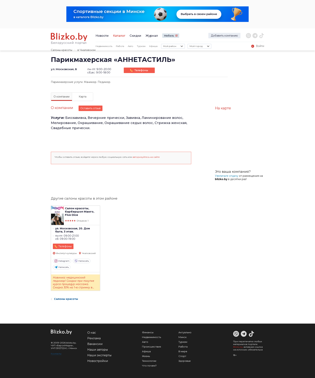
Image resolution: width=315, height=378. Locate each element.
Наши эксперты (99, 355)
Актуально (184, 332)
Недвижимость (104, 46)
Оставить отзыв (90, 108)
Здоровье (184, 360)
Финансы (147, 332)
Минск (182, 337)
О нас (91, 332)
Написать (83, 260)
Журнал (152, 35)
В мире (182, 351)
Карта (82, 96)
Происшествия (151, 346)
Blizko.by (238, 346)
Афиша (153, 46)
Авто (130, 46)
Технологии (149, 360)
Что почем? (149, 365)
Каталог (119, 35)
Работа (120, 46)
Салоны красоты (61, 50)
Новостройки (97, 361)
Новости (102, 35)
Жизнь (146, 356)
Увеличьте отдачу (226, 175)
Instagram (63, 260)
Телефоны (141, 70)
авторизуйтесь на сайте (146, 157)
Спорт (182, 356)
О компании (61, 96)
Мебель (169, 35)
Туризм (141, 46)
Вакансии (95, 344)
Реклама (94, 338)
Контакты (56, 353)
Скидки (135, 35)
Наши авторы (97, 349)
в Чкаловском (86, 50)
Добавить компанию (224, 35)
